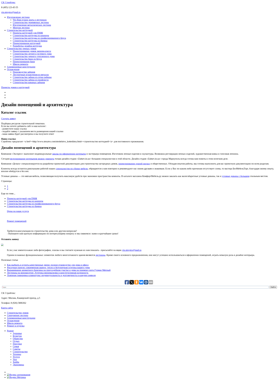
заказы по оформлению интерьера (69, 154)
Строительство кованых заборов (29, 82)
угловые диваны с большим (235, 176)
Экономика (18, 364)
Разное (10, 331)
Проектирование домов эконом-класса (32, 51)
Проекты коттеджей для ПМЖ (28, 33)
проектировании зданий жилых (134, 163)
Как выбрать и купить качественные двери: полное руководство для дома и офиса (47, 265)
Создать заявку (8, 118)
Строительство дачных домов (21, 48)
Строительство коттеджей (20, 30)
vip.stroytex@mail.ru (10, 12)
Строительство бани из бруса (27, 59)
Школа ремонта (20, 64)
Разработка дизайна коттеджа (27, 46)
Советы (16, 349)
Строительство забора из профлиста (31, 80)
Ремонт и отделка (15, 326)
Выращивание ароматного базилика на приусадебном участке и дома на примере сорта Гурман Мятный (59, 270)
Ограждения (13, 69)
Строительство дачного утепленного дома (34, 56)
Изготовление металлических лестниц (32, 25)
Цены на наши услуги (18, 211)
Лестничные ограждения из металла (31, 74)
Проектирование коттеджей (26, 43)
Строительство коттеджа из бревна (30, 40)
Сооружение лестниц (17, 315)
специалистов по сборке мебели (72, 168)
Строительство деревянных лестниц (31, 22)
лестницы (100, 255)
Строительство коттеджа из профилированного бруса (39, 38)
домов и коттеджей (15, 87)
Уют (15, 359)
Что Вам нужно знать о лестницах (30, 20)
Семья (16, 346)
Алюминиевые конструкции (21, 67)
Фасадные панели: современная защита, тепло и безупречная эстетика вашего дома (48, 267)
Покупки (17, 344)
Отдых (16, 341)
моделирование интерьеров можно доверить (32, 159)
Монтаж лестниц (21, 27)
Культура (17, 336)
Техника (17, 354)
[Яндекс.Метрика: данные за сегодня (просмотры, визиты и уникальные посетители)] (16, 377)
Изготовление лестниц (18, 17)
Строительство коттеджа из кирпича (31, 35)
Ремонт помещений (16, 221)
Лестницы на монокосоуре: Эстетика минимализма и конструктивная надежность (47, 273)
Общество (18, 338)
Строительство (20, 351)
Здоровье (17, 333)
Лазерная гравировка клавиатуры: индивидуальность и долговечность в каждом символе (51, 275)
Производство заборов (24, 72)
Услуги (16, 357)
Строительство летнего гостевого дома (32, 54)
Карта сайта (7, 308)
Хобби (16, 362)
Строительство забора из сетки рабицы (32, 77)
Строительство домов (17, 313)
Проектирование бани (24, 61)
